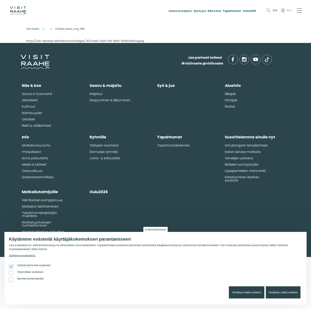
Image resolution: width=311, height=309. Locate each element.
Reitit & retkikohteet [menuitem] (36, 125)
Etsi (275, 10)
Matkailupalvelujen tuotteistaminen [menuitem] (36, 224)
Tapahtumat (232, 11)
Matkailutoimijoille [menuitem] (40, 191)
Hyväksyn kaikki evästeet (246, 292)
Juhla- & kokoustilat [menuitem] (105, 158)
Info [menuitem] (25, 137)
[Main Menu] (299, 10)
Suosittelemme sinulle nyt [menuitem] (250, 137)
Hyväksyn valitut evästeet (283, 292)
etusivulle (21, 57)
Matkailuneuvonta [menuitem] (36, 145)
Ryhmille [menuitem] (98, 137)
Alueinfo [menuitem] (233, 85)
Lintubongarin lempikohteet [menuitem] (246, 145)
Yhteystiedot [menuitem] (31, 152)
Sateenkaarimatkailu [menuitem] (38, 177)
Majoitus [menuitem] (96, 94)
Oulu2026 (249, 11)
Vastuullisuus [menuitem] (32, 171)
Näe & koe (214, 11)
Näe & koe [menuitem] (31, 85)
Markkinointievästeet (30, 278)
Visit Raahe (32, 28)
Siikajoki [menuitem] (230, 94)
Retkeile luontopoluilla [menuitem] (242, 164)
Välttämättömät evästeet (34, 265)
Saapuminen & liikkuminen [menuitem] (110, 100)
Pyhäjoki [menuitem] (231, 100)
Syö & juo (199, 11)
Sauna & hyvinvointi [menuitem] (37, 94)
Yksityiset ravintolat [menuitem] (104, 145)
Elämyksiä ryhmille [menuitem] (104, 152)
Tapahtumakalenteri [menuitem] (173, 145)
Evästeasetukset (155, 229)
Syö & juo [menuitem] (166, 85)
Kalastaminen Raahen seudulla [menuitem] (242, 178)
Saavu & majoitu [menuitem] (105, 85)
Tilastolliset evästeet (30, 272)
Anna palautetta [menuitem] (35, 158)
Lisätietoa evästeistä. (22, 255)
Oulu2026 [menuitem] (99, 191)
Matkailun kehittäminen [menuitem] (40, 206)
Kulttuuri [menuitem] (28, 106)
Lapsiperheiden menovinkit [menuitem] (245, 171)
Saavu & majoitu (180, 11)
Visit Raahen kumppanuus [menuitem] (42, 200)
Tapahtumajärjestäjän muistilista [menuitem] (39, 214)
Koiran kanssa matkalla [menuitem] (243, 152)
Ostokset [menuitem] (28, 119)
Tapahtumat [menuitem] (169, 137)
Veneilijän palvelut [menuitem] (239, 158)
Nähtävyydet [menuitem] (32, 113)
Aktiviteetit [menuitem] (30, 100)
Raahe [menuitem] (230, 106)
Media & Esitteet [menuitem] (34, 164)
